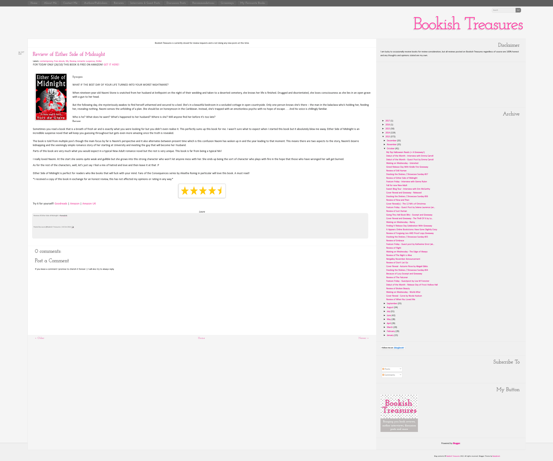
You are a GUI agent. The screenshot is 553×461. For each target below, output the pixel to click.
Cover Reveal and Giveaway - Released (404, 193)
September (392, 303)
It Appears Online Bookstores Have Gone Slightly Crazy (411, 229)
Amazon (74, 203)
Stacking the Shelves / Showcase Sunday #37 (407, 174)
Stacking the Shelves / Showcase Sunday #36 (407, 196)
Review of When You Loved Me (400, 299)
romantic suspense (86, 61)
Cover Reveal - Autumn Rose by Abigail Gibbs (407, 266)
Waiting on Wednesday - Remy (400, 222)
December (392, 141)
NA (67, 61)
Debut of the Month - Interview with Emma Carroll (409, 156)
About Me (50, 3)
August (390, 307)
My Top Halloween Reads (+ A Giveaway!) (405, 152)
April (389, 323)
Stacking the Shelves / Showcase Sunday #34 (407, 270)
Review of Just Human (396, 211)
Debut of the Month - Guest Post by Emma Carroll (409, 160)
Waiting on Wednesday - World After (403, 292)
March (390, 327)
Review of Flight (393, 248)
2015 (388, 129)
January (390, 335)
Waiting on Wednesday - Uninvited (402, 163)
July (389, 311)
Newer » (364, 338)
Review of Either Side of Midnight (69, 54)
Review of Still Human (396, 171)
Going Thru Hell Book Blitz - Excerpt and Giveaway (409, 215)
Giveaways (227, 3)
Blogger (456, 443)
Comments (389, 375)
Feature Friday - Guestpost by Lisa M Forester (407, 281)
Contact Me (70, 3)
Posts (387, 369)
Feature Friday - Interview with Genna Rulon (406, 182)
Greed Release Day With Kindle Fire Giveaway (407, 167)
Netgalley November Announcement (403, 259)
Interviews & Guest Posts (145, 3)
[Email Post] (72, 227)
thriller (99, 61)
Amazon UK (89, 203)
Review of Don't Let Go (397, 263)
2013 (388, 137)
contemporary (46, 61)
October (391, 148)
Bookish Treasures (467, 25)
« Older (39, 338)
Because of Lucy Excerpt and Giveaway (404, 274)
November (392, 144)
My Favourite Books (252, 3)
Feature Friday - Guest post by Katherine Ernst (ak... (410, 244)
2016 (388, 125)
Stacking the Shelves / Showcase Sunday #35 (407, 237)
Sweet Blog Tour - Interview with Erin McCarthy (408, 189)
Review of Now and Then (397, 200)
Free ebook (59, 61)
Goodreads (61, 203)
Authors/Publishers (95, 3)
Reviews (119, 3)
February (391, 331)
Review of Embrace (395, 241)
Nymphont (496, 456)
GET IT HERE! (111, 64)
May (389, 319)
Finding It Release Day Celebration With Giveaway (409, 226)
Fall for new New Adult (396, 185)
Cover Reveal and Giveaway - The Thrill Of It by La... (409, 218)
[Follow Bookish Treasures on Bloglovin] (392, 349)
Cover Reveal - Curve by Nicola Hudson (404, 296)
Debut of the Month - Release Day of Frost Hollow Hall (412, 285)
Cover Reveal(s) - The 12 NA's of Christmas (406, 204)
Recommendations (203, 3)
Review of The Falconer (397, 277)
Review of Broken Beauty (398, 288)
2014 (388, 133)
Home (34, 3)
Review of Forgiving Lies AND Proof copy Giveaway (410, 233)
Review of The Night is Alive (399, 255)
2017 (388, 121)
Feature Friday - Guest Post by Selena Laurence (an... (410, 207)
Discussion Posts (176, 3)
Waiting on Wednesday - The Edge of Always (407, 252)
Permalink (63, 216)
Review (73, 61)
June (389, 315)
